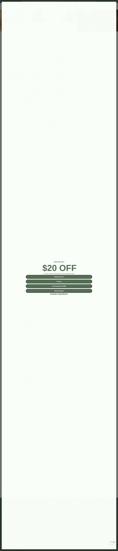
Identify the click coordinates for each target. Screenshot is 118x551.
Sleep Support (59, 291)
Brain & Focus (59, 277)
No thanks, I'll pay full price (59, 293)
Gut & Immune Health (59, 286)
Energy (59, 281)
